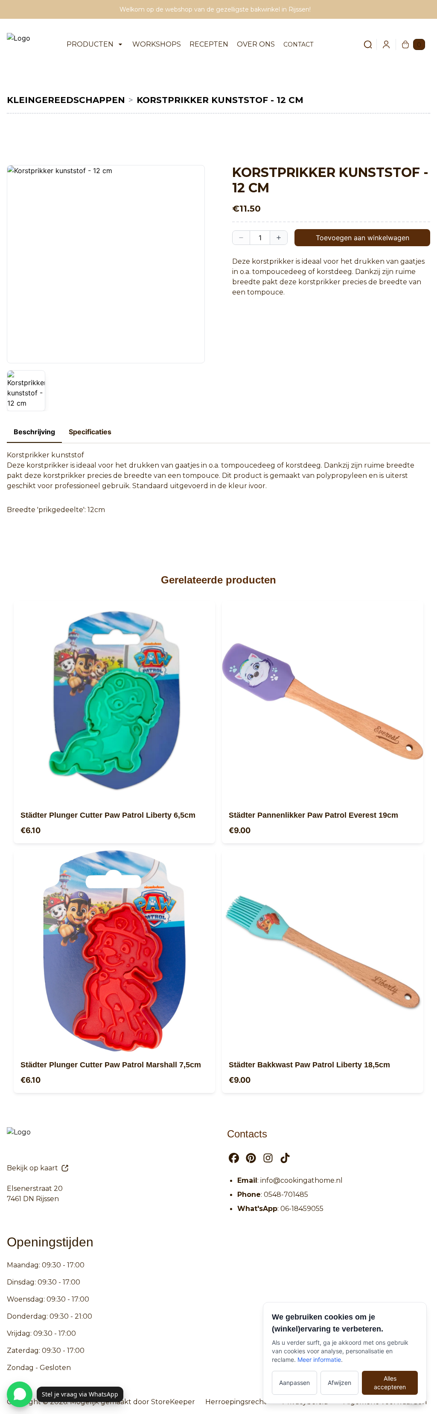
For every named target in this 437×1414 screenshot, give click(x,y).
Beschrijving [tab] (34, 431)
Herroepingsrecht (236, 1402)
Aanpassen (294, 1382)
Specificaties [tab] (90, 431)
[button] (105, 264)
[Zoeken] (362, 44)
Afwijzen (339, 1382)
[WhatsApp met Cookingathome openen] (19, 1394)
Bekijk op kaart (32, 1168)
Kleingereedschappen (66, 100)
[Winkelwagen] (405, 44)
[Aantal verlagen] (241, 238)
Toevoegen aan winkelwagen (362, 237)
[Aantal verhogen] (278, 238)
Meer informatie (319, 1359)
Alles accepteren (390, 1382)
